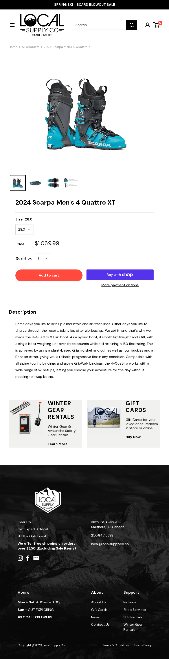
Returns (129, 602)
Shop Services (134, 609)
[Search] (131, 25)
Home (13, 47)
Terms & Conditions (116, 645)
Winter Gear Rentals (133, 627)
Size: (24, 219)
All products (30, 47)
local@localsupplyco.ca (110, 544)
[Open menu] (12, 25)
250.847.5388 (102, 535)
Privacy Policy (142, 645)
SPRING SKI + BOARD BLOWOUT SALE (84, 4)
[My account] (147, 25)
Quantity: (23, 258)
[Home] (48, 489)
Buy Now (133, 437)
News (95, 617)
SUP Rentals (132, 617)
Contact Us (100, 624)
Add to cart (49, 275)
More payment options (120, 285)
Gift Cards (99, 609)
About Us (98, 602)
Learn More (58, 444)
